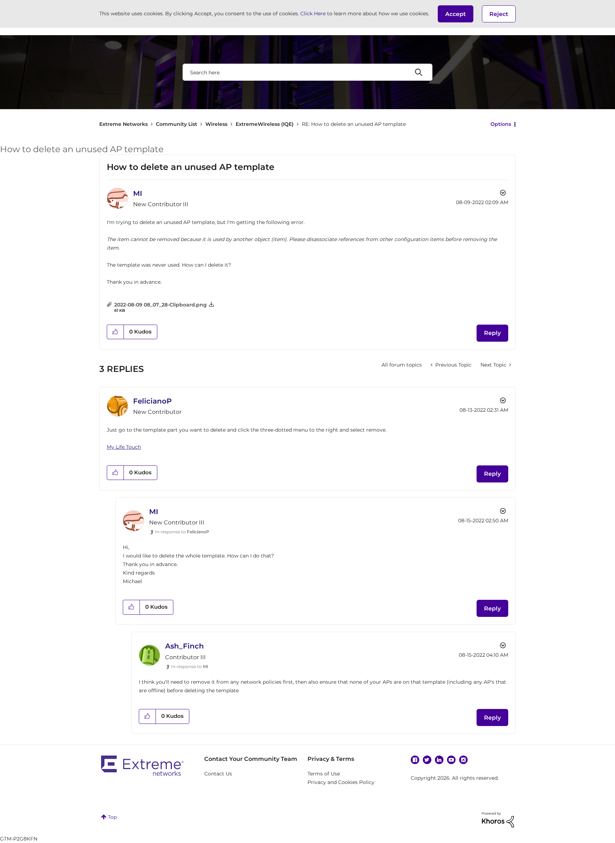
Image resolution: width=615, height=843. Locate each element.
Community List (176, 124)
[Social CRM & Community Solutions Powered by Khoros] (498, 819)
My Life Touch (124, 447)
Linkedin (439, 760)
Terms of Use (324, 773)
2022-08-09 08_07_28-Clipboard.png (160, 305)
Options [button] (500, 124)
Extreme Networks (123, 124)
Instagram (463, 760)
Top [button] (112, 817)
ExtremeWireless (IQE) (265, 124)
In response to (182, 531)
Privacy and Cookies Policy (341, 782)
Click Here (313, 13)
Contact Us (218, 773)
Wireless (216, 124)
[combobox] (307, 72)
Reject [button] (498, 14)
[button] (455, 13)
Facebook (415, 760)
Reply (492, 333)
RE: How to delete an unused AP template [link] (354, 124)
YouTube (451, 760)
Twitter (427, 760)
